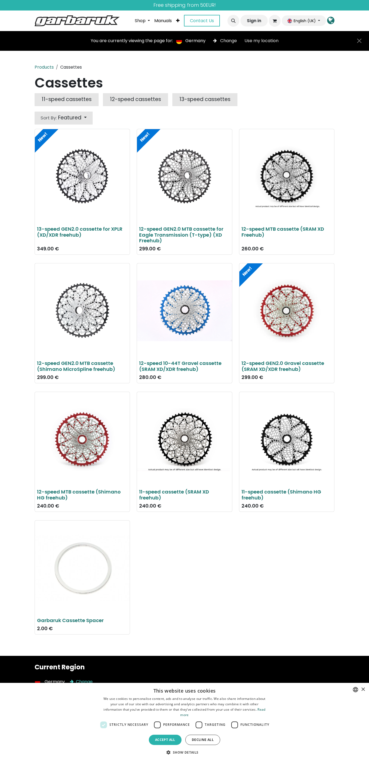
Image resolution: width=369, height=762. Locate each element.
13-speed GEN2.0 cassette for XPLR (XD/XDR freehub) (79, 232)
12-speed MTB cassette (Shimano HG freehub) (79, 494)
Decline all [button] (203, 739)
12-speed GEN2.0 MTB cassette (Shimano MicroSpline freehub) (76, 366)
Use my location (261, 41)
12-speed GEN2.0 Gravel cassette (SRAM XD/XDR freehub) (282, 366)
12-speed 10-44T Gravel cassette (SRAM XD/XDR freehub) (180, 366)
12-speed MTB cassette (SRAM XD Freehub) (282, 232)
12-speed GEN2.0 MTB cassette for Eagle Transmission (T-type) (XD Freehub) (181, 235)
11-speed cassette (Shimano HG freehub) (281, 494)
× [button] (363, 689)
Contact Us (202, 21)
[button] (233, 21)
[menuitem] (142, 20)
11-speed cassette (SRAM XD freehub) (174, 494)
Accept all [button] (165, 739)
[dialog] (184, 722)
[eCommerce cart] (275, 21)
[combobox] (355, 689)
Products (44, 67)
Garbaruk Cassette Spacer (70, 620)
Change (228, 41)
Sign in (254, 21)
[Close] (359, 41)
